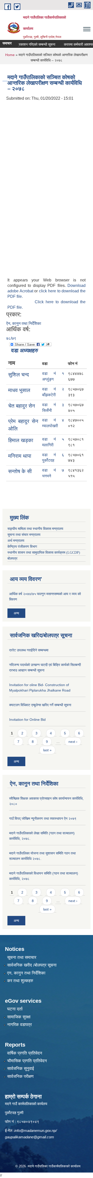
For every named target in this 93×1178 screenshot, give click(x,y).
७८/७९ (11, 338)
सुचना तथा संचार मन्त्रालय (23, 535)
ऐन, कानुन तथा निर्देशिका (23, 323)
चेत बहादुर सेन (21, 406)
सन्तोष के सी (20, 471)
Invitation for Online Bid (27, 720)
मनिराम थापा (19, 456)
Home (10, 55)
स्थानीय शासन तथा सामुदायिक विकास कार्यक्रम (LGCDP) (43, 552)
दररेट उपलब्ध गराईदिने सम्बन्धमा (28, 650)
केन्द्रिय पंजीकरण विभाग (22, 546)
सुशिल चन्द (18, 374)
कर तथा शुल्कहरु (20, 980)
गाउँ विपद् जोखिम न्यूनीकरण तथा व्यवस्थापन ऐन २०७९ (42, 818)
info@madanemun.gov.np (35, 1130)
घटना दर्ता (15, 1009)
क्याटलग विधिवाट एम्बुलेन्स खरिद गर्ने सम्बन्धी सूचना (40, 705)
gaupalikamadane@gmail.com (29, 1137)
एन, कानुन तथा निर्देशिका (26, 973)
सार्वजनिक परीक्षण (20, 1076)
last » (47, 750)
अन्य (16, 613)
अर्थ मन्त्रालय (15, 541)
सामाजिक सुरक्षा (19, 1017)
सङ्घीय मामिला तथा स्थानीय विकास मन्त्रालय (35, 529)
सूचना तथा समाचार (21, 957)
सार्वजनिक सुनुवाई (20, 1068)
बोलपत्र (12, 558)
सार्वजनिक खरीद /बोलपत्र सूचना (32, 965)
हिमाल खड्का (20, 440)
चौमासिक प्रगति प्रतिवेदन (27, 1060)
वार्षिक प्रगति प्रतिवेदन (24, 1053)
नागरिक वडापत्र (19, 1024)
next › (72, 742)
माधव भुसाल (19, 390)
